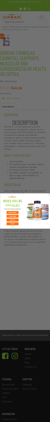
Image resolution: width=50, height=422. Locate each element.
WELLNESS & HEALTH (12, 212)
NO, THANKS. (12, 227)
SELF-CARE (12, 224)
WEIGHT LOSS (12, 220)
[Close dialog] (49, 194)
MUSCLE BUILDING (12, 216)
